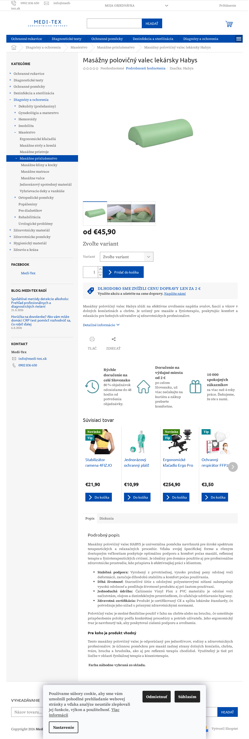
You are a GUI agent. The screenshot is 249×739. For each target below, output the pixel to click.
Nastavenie (61, 727)
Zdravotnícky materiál (30, 230)
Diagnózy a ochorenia (29, 99)
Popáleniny (26, 204)
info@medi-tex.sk (31, 358)
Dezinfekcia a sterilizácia (32, 93)
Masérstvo (25, 132)
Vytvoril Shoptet (223, 728)
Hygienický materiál (28, 243)
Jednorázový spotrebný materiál (44, 184)
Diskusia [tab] (105, 518)
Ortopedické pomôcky (34, 197)
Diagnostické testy (27, 80)
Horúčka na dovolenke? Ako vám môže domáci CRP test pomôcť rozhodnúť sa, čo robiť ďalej (39, 320)
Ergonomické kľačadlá (36, 138)
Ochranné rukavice (27, 73)
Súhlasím (186, 696)
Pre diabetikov (28, 210)
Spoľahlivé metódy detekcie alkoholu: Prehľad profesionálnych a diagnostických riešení (38, 302)
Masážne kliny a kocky (37, 164)
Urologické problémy (34, 223)
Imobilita (24, 125)
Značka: (180, 68)
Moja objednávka (118, 5)
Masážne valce (31, 178)
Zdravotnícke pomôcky (30, 236)
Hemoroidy (26, 119)
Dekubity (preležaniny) (35, 106)
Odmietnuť (154, 696)
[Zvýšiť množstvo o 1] (98, 269)
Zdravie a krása (24, 249)
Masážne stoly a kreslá (36, 145)
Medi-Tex (26, 273)
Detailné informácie (97, 324)
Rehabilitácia (28, 217)
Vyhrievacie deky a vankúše (40, 191)
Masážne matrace (33, 171)
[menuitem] (25, 39)
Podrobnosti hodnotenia (144, 68)
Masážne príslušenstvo (36, 158)
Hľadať (150, 23)
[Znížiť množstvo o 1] (98, 275)
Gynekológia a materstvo (37, 112)
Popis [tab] (88, 518)
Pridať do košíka (125, 272)
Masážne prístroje (32, 151)
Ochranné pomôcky (27, 86)
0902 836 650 (26, 365)
